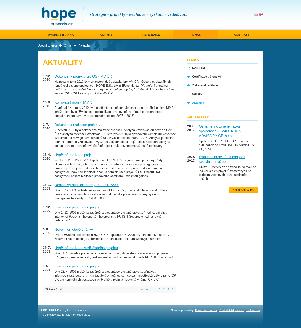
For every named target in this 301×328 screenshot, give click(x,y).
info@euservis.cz (81, 314)
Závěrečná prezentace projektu (78, 207)
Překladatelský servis (231, 310)
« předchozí (148, 289)
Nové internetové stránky (74, 229)
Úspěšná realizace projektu (75, 155)
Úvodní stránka (47, 45)
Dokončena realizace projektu (77, 125)
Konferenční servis (206, 310)
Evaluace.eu (253, 310)
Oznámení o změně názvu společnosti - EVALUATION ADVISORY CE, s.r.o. (220, 131)
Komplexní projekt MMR (73, 102)
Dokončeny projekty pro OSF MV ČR (83, 76)
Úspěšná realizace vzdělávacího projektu (86, 248)
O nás (67, 45)
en (261, 14)
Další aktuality (243, 190)
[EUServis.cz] (59, 16)
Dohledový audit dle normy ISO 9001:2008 (87, 185)
